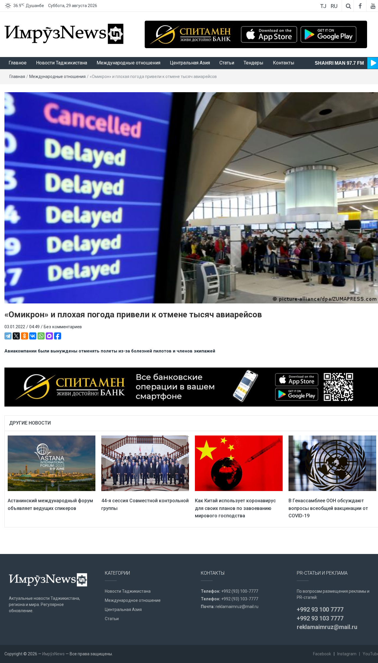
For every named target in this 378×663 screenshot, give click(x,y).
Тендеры (253, 63)
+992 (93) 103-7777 (239, 599)
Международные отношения (128, 63)
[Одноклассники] (24, 335)
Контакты (283, 63)
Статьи (226, 63)
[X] (16, 335)
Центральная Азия (190, 63)
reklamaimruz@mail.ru (237, 606)
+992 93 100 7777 (320, 609)
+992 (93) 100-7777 (239, 591)
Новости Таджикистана (61, 63)
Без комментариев (63, 326)
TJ (323, 6)
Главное (18, 63)
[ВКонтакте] (32, 335)
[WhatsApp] (41, 335)
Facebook (322, 653)
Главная (17, 76)
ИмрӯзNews (53, 653)
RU (334, 6)
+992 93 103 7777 (320, 618)
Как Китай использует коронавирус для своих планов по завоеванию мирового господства (235, 508)
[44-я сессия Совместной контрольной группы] (145, 463)
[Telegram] (8, 335)
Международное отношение (133, 600)
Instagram (346, 653)
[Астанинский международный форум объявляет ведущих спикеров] (51, 463)
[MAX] (49, 335)
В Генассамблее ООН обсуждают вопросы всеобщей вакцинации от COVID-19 (328, 508)
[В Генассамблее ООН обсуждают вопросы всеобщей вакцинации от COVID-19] (332, 463)
